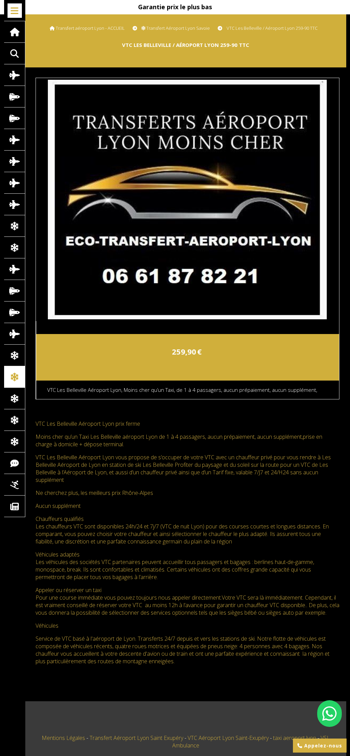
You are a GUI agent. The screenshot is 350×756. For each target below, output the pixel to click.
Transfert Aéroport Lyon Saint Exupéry (137, 738)
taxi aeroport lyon (295, 738)
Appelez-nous (322, 745)
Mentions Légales (63, 738)
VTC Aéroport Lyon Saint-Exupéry (229, 738)
